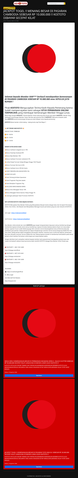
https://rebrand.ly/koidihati (21, 219)
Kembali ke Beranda (9, 8)
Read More (39, 375)
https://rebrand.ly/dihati (18, 213)
